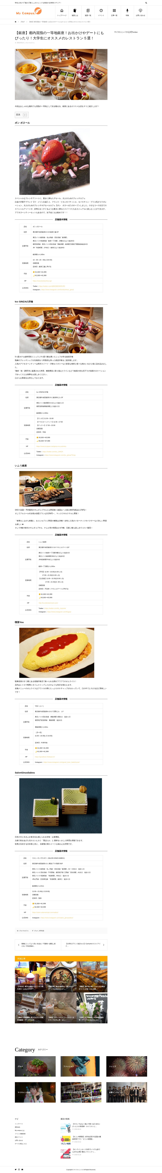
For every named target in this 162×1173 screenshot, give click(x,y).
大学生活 (41, 931)
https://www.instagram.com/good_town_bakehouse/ (62, 762)
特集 (127, 15)
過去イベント (19, 1137)
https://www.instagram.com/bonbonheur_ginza (57, 289)
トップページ (61, 15)
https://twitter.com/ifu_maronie (55, 608)
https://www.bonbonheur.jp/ (42, 281)
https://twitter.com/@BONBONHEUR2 (52, 286)
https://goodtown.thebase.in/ (45, 757)
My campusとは (19, 1130)
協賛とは (75, 15)
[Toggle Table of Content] (23, 115)
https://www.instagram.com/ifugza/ (59, 612)
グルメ (36, 931)
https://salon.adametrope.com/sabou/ (45, 912)
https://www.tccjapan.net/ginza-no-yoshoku (51, 446)
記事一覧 (114, 15)
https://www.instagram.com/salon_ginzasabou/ (57, 918)
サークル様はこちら (21, 1143)
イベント (101, 15)
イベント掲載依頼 (20, 1134)
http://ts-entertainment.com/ (48, 603)
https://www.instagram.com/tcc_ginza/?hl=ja (60, 455)
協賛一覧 (88, 15)
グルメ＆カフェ (30, 43)
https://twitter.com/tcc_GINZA (53, 451)
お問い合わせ (140, 15)
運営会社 (17, 1127)
